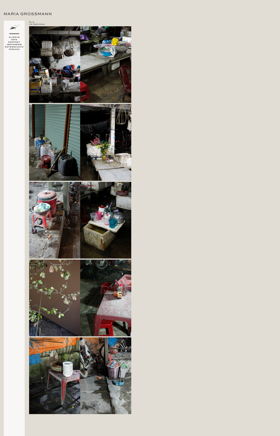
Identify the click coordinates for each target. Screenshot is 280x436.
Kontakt (14, 42)
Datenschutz (14, 47)
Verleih (14, 49)
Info (14, 40)
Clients (14, 37)
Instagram (14, 44)
